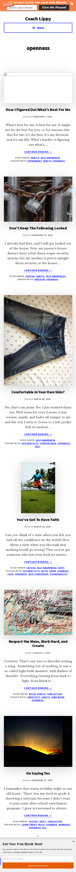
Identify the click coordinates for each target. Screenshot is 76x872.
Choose (30, 276)
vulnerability (58, 574)
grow (52, 571)
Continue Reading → (38, 152)
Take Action (54, 694)
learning (63, 571)
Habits (35, 157)
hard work (58, 697)
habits (47, 161)
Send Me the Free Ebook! (38, 865)
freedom (39, 279)
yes (44, 827)
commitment (29, 824)
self (37, 446)
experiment (35, 161)
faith (44, 571)
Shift (61, 567)
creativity (33, 697)
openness (59, 161)
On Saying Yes (38, 773)
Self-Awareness (50, 157)
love (10, 574)
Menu (40, 27)
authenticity (30, 443)
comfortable (48, 443)
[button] (38, 5)
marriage (64, 824)
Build (32, 694)
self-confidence (38, 574)
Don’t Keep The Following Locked (38, 228)
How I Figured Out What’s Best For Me (38, 109)
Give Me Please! (54, 7)
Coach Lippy (38, 18)
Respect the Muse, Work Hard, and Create (38, 643)
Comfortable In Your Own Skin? (38, 391)
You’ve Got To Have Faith (38, 519)
